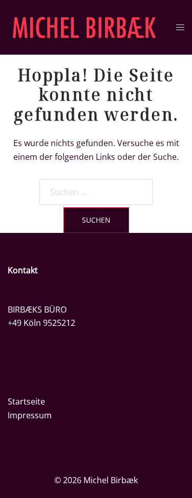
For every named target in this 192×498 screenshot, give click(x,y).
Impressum (30, 415)
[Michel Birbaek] (84, 26)
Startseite (26, 401)
